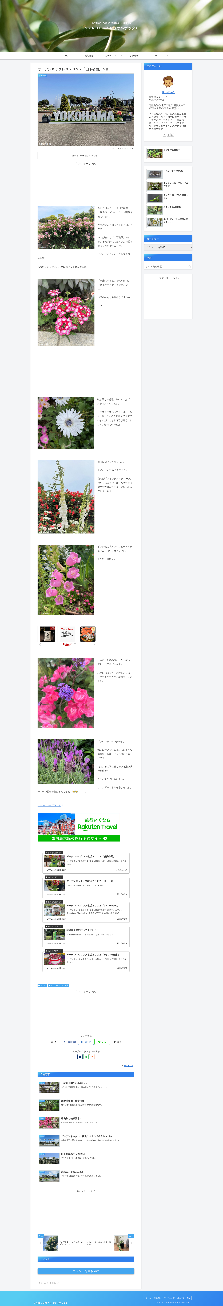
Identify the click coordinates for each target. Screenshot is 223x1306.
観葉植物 (157, 1298)
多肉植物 (180, 1298)
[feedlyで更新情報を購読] (86, 1056)
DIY (188, 1298)
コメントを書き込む (86, 1271)
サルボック (168, 92)
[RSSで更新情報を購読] (91, 1056)
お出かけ (43, 985)
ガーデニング (169, 1298)
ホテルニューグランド (49, 805)
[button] (118, 1042)
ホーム (148, 1298)
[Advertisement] (86, 184)
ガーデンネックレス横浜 (59, 985)
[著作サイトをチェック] (80, 1056)
